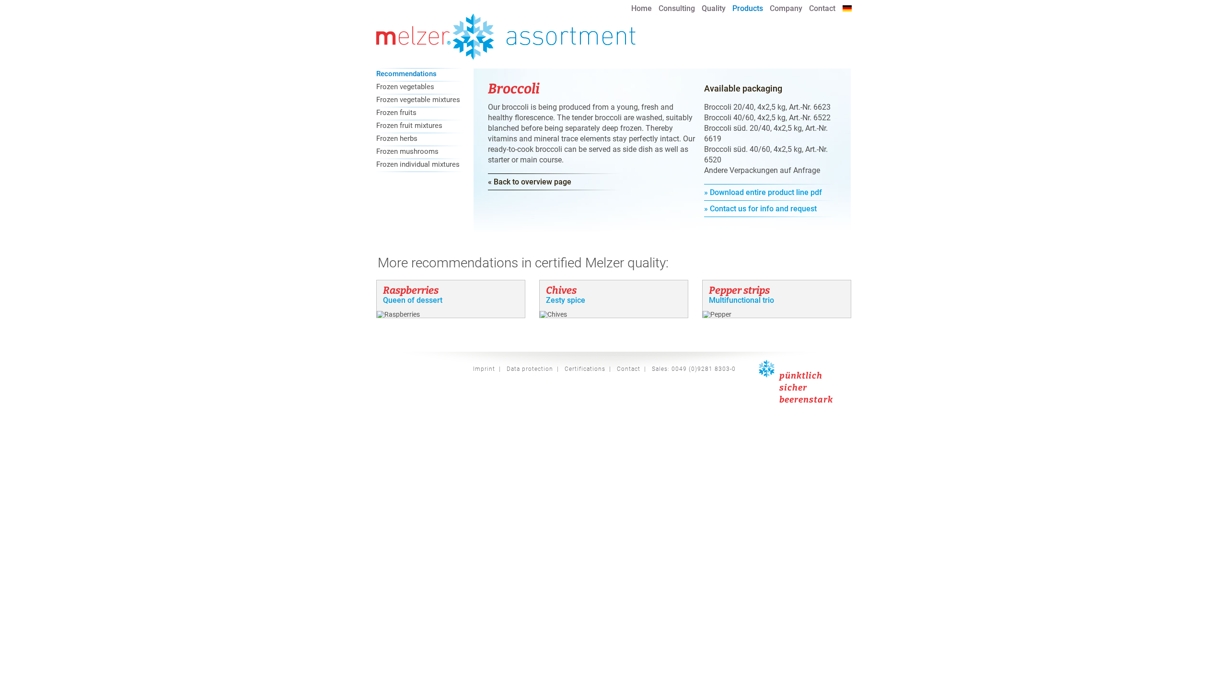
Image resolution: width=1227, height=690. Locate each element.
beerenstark (806, 399)
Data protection (530, 369)
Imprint (484, 369)
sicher (793, 387)
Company (786, 8)
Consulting (677, 8)
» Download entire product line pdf (763, 192)
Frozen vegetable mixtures (418, 100)
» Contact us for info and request (760, 208)
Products (747, 8)
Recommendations (406, 74)
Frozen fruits (396, 113)
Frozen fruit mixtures (409, 126)
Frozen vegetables (405, 87)
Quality (714, 8)
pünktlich (800, 375)
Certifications (585, 369)
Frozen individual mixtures (418, 165)
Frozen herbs (396, 139)
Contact (822, 8)
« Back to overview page (529, 181)
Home (641, 8)
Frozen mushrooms (407, 152)
